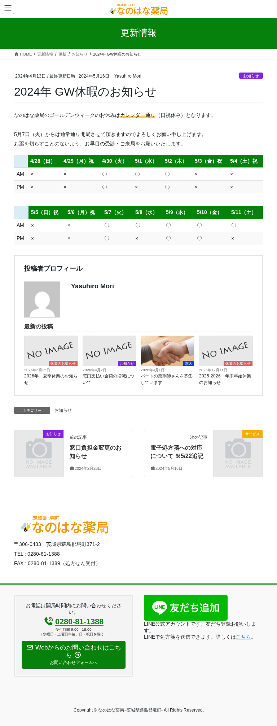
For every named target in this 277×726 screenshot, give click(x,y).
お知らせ (251, 76)
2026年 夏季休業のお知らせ (51, 379)
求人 (188, 364)
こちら (243, 637)
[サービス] (238, 445)
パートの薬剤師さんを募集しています (167, 379)
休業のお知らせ (63, 364)
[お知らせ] (38, 445)
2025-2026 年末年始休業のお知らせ (225, 379)
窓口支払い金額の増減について (109, 379)
